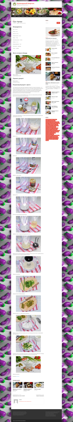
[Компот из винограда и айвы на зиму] (48, 104)
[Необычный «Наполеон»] (48, 70)
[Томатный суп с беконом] (53, 36)
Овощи (54, 125)
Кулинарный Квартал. (26, 3)
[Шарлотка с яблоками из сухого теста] (17, 388)
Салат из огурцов (48, 129)
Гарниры (47, 120)
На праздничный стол (49, 125)
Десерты (39, 16)
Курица (58, 123)
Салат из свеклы (48, 130)
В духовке (52, 119)
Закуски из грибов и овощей (53, 123)
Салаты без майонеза (49, 135)
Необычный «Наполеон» (55, 67)
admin (50, 39)
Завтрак (47, 123)
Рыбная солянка (54, 48)
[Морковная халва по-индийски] (48, 113)
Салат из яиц (53, 130)
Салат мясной (57, 130)
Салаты (27, 16)
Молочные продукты (52, 124)
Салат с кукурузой (48, 131)
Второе (18, 16)
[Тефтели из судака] (39, 388)
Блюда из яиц (48, 119)
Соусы (31, 16)
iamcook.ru (17, 376)
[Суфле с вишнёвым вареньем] (48, 65)
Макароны (47, 124)
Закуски (23, 16)
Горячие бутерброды (52, 120)
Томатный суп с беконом (51, 38)
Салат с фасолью (48, 134)
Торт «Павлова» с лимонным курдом (54, 106)
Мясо (57, 124)
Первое (15, 16)
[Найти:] (53, 23)
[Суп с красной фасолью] (48, 60)
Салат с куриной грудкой (55, 131)
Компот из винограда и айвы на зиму (55, 102)
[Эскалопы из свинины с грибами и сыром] (28, 388)
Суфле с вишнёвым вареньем (54, 63)
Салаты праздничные (54, 136)
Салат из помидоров (54, 129)
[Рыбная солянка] (48, 51)
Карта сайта (44, 16)
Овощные (57, 125)
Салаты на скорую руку (56, 135)
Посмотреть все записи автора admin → (25, 401)
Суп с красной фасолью (55, 57)
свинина (47, 140)
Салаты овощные (48, 136)
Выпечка (34, 16)
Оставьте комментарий (55, 39)
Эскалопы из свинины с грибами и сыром (28, 390)
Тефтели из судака (37, 389)
